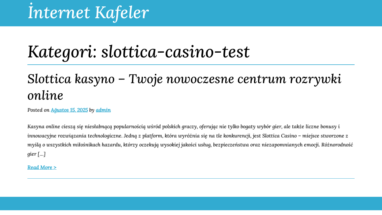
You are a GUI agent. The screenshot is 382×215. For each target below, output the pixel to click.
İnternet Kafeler (88, 12)
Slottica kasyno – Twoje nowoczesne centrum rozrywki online (184, 87)
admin (103, 110)
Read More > (41, 167)
